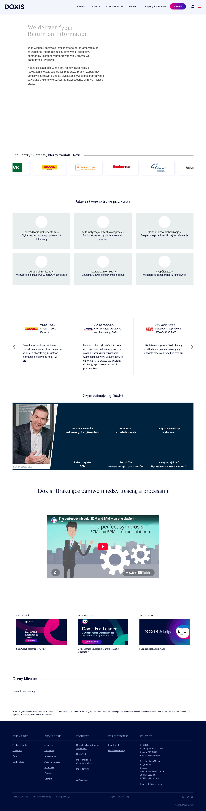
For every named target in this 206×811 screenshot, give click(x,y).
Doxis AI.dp (81, 754)
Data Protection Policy (41, 796)
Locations (49, 750)
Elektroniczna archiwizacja (163, 232)
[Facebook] (179, 797)
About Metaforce (52, 762)
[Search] (192, 7)
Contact (48, 779)
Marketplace (18, 762)
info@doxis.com (154, 784)
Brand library (123, 796)
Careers (48, 773)
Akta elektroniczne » (41, 271)
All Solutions (83, 780)
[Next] (190, 346)
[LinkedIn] (183, 797)
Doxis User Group (116, 750)
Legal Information (20, 796)
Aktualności (23, 615)
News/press (50, 756)
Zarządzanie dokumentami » (41, 232)
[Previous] (15, 346)
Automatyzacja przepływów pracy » (103, 232)
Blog (15, 756)
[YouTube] (192, 797)
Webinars (17, 750)
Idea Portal (113, 745)
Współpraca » (164, 271)
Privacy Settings (63, 796)
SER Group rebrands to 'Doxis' (31, 648)
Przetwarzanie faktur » (103, 271)
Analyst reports (20, 745)
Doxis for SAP (82, 769)
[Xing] (188, 797)
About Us (48, 745)
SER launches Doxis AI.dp (152, 648)
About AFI (49, 767)
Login (112, 796)
